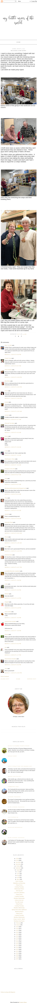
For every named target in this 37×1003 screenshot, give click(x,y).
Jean (6, 668)
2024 (17, 926)
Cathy (6, 584)
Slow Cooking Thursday (16, 807)
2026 (17, 858)
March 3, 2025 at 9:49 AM (13, 518)
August (18, 870)
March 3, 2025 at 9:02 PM (13, 643)
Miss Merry (7, 381)
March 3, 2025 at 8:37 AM (13, 484)
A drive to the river (19, 900)
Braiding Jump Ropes (19, 921)
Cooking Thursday (14, 797)
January (18, 924)
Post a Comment (5, 676)
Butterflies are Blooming (19, 883)
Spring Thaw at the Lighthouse (19, 909)
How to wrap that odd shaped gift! (20, 766)
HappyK (7, 602)
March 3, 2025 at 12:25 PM (13, 551)
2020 (17, 934)
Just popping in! (13, 817)
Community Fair (13, 786)
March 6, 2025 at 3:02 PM (13, 664)
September (18, 868)
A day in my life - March (19, 919)
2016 (17, 942)
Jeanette (7, 514)
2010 (17, 953)
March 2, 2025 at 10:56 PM (13, 398)
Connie (6, 402)
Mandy (6, 537)
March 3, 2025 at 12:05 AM (13, 411)
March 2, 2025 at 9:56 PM (13, 354)
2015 (17, 943)
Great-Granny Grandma (10, 658)
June (18, 873)
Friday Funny (12, 756)
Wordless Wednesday (15, 827)
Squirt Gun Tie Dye (14, 776)
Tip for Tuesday (19, 881)
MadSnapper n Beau (10, 459)
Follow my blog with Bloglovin (8, 992)
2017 (17, 940)
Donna (6, 436)
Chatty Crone (8, 358)
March (18, 879)
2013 (17, 947)
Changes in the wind (10, 468)
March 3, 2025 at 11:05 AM (13, 543)
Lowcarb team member (10, 621)
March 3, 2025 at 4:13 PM (13, 598)
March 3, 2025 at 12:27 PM (13, 567)
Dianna (6, 634)
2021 (17, 932)
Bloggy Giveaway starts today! (19, 746)
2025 (17, 860)
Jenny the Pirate (9, 522)
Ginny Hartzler (8, 369)
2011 (17, 951)
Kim (6, 647)
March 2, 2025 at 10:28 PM (13, 377)
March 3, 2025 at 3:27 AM (13, 419)
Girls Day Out (19, 890)
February (18, 923)
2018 (17, 938)
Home (18, 42)
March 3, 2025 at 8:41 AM (13, 494)
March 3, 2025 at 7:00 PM (13, 617)
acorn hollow (8, 611)
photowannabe (8, 555)
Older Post (5, 679)
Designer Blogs (23, 1002)
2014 (17, 945)
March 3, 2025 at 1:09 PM (13, 580)
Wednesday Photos (19, 888)
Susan (6, 390)
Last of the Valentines (19, 892)
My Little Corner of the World (18, 21)
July (18, 871)
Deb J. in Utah (8, 345)
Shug (6, 498)
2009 (17, 955)
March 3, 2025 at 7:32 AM (13, 465)
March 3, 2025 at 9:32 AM (13, 510)
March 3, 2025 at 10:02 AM (13, 533)
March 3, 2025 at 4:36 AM (13, 447)
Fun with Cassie (19, 902)
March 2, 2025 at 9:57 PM (13, 366)
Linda (6, 451)
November (18, 864)
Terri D (6, 546)
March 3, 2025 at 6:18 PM (13, 608)
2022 (17, 930)
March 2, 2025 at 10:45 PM (13, 387)
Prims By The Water (9, 423)
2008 (17, 957)
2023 (17, 928)
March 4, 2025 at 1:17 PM (13, 655)
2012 (17, 949)
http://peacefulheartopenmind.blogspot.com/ (15, 488)
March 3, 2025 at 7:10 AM (13, 455)
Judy (6, 478)
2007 (17, 959)
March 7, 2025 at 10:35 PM (13, 673)
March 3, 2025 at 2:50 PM (13, 590)
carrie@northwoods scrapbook (12, 571)
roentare (7, 415)
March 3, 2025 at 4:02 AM (13, 432)
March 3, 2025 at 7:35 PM (13, 630)
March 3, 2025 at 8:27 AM (13, 474)
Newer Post (31, 679)
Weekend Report (19, 911)
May (18, 875)
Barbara (7, 593)
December (18, 862)
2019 (17, 936)
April (18, 877)
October (18, 866)
